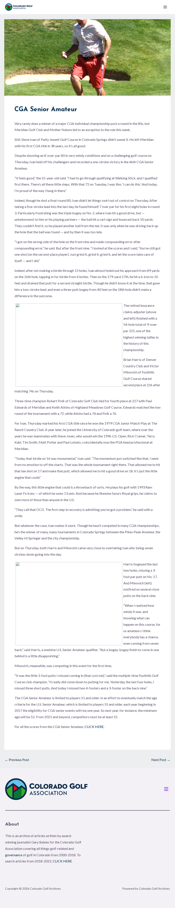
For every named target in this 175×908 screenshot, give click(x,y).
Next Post (160, 759)
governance (13, 855)
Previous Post (17, 759)
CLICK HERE (94, 727)
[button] (166, 789)
